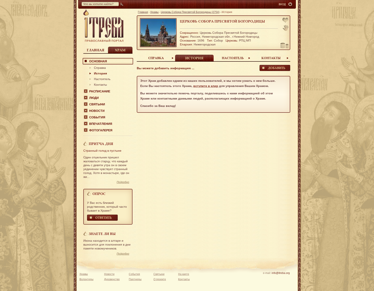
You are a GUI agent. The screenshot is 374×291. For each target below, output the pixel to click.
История (100, 73)
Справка (100, 67)
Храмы (154, 12)
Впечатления (100, 123)
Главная (95, 50)
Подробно (123, 182)
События (97, 117)
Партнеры (135, 279)
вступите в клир (205, 86)
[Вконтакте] (267, 278)
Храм (120, 50)
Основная (98, 61)
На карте (183, 274)
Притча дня (101, 143)
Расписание (99, 91)
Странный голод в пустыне (102, 150)
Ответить (103, 217)
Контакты (100, 84)
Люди (94, 98)
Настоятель (102, 79)
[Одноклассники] (287, 278)
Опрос (99, 193)
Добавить (276, 68)
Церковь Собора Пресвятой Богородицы (222, 21)
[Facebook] (274, 278)
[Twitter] (280, 278)
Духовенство (112, 279)
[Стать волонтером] (286, 28)
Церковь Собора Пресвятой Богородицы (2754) (190, 12)
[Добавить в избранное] (286, 20)
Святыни (97, 104)
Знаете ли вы (102, 233)
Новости (97, 111)
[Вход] (291, 4)
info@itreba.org (281, 273)
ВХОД (282, 4)
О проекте (159, 279)
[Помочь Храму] (284, 46)
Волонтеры (86, 279)
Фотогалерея (100, 130)
